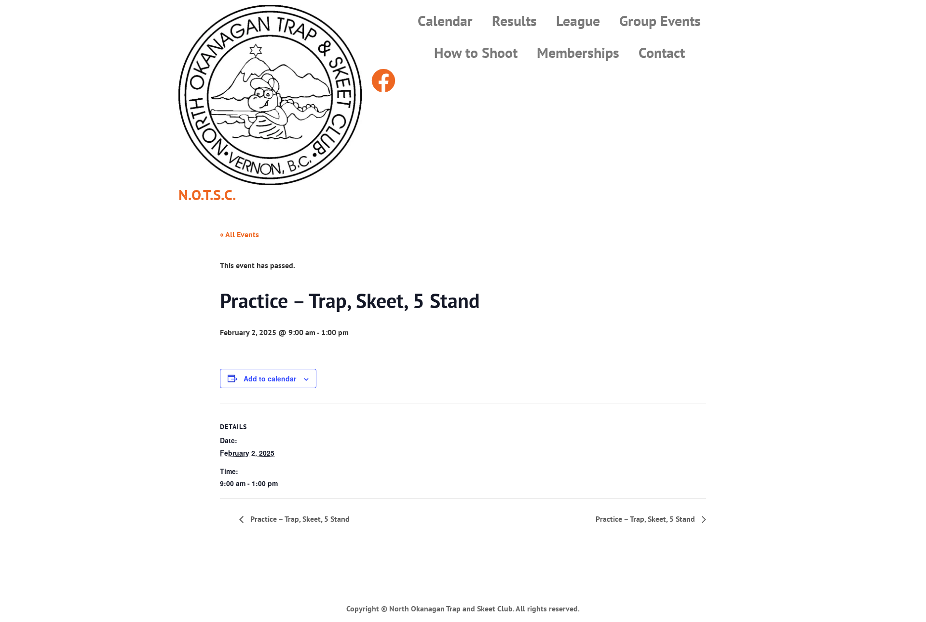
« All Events (239, 234)
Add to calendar (270, 378)
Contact (662, 52)
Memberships (578, 52)
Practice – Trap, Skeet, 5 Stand (299, 519)
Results (514, 20)
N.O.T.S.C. (207, 194)
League (578, 20)
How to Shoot (475, 52)
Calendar (445, 20)
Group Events (660, 20)
